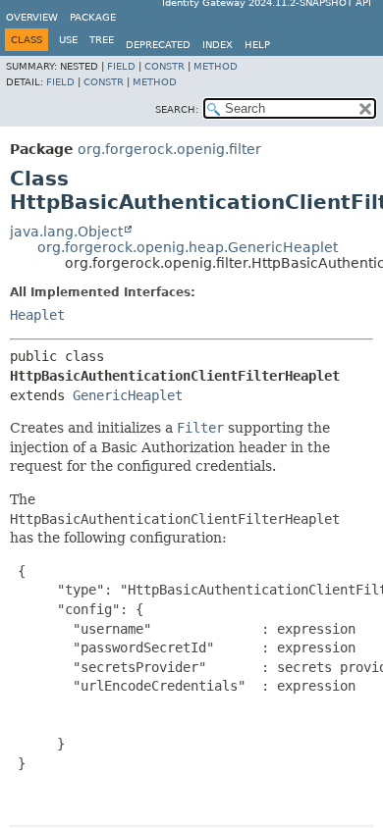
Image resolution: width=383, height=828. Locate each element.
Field (121, 66)
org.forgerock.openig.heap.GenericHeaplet (187, 247)
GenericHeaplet (128, 395)
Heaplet (37, 315)
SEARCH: (176, 109)
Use (68, 39)
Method (215, 66)
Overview (32, 17)
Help (257, 44)
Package (93, 17)
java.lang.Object (66, 231)
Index (217, 44)
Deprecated (158, 44)
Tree (101, 39)
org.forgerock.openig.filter (169, 149)
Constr (164, 66)
